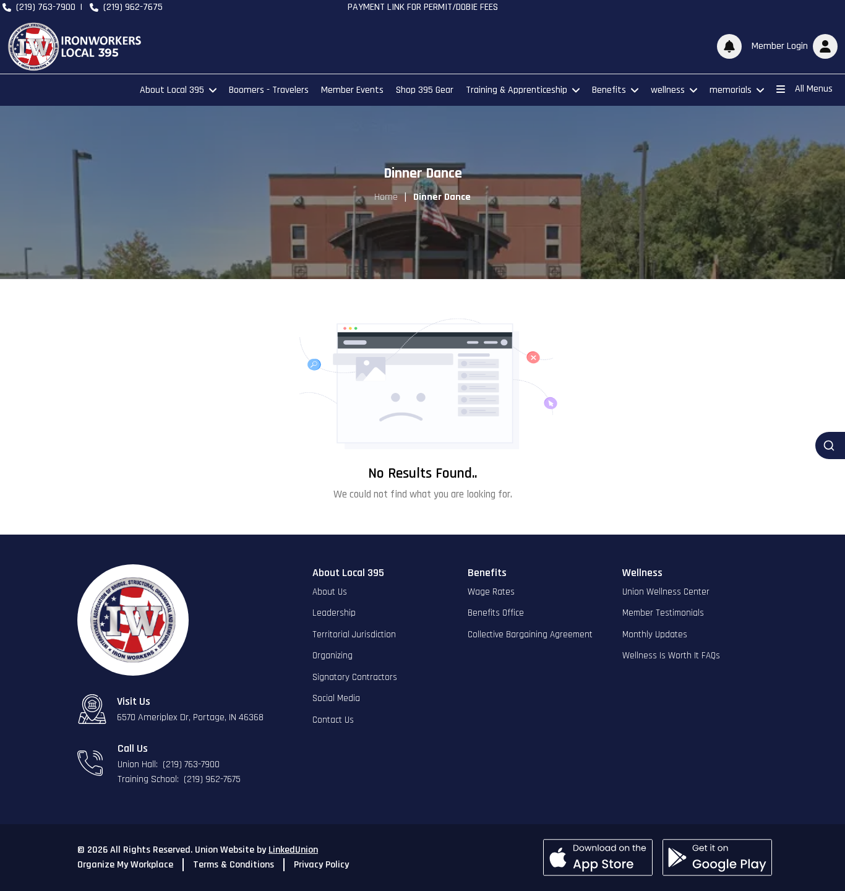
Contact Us (333, 720)
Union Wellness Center (666, 592)
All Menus (814, 88)
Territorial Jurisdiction (354, 634)
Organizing (332, 655)
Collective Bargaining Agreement (530, 634)
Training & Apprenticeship (516, 90)
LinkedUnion (293, 849)
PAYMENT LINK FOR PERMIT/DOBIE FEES (423, 7)
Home (386, 197)
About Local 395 (172, 90)
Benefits (609, 90)
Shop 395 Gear (424, 90)
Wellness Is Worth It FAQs (671, 655)
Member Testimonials (663, 613)
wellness (668, 90)
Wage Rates (491, 592)
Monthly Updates (654, 634)
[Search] (830, 445)
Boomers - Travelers (269, 90)
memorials (731, 90)
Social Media (336, 698)
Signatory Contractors (354, 677)
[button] (792, 46)
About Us (329, 592)
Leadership (334, 613)
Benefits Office (496, 613)
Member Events (352, 90)
